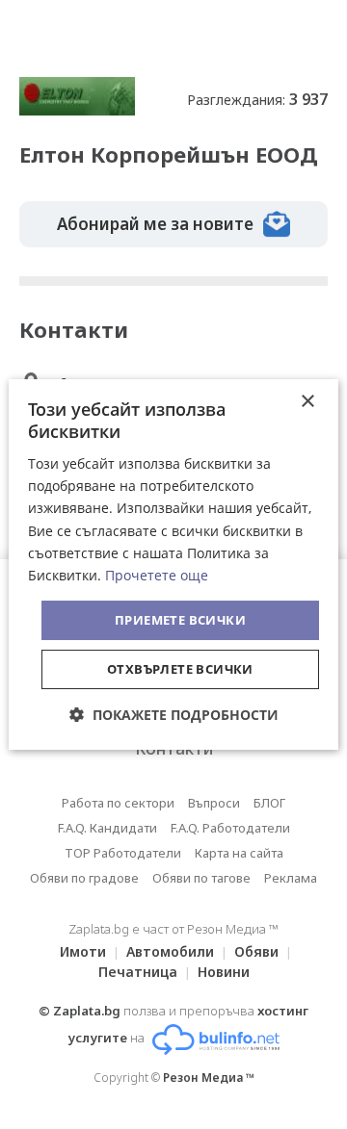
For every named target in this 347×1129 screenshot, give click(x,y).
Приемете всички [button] (180, 620)
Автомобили (170, 951)
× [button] (307, 402)
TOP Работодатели (123, 852)
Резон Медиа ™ (208, 1077)
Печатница (137, 971)
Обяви (256, 951)
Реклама (290, 877)
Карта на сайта (239, 852)
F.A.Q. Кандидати (107, 827)
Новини (224, 971)
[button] (174, 715)
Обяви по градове (84, 877)
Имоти (83, 951)
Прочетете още (156, 575)
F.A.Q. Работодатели (230, 827)
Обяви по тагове (201, 877)
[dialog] (173, 565)
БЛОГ (269, 802)
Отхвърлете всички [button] (180, 669)
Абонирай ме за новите (155, 224)
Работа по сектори (118, 802)
